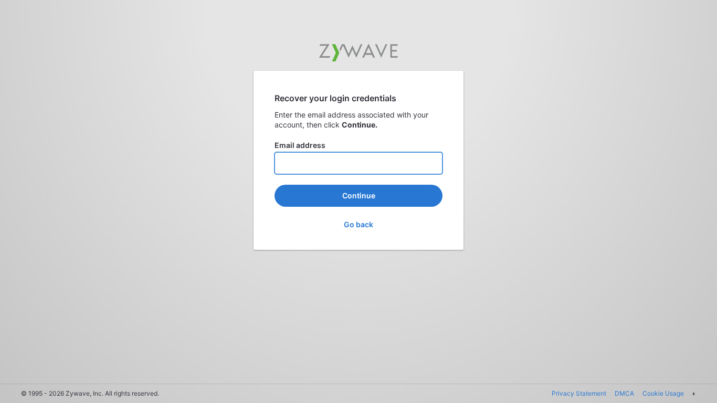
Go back (358, 224)
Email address (300, 145)
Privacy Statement (579, 393)
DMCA (624, 393)
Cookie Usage (663, 393)
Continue (358, 195)
